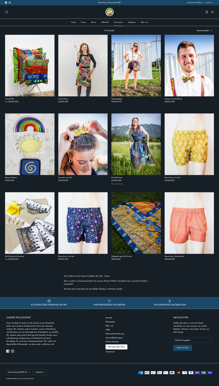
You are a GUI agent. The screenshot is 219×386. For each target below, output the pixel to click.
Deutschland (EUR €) (194, 2)
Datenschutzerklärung (115, 334)
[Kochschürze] (83, 65)
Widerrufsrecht (112, 342)
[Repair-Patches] (29, 144)
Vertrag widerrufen (116, 347)
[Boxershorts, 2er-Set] (83, 223)
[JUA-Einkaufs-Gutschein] (29, 223)
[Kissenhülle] (29, 65)
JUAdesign (15, 378)
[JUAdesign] (109, 12)
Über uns (144, 22)
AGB (108, 330)
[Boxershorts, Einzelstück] (189, 223)
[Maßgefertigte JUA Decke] (136, 223)
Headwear (132, 22)
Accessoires (118, 22)
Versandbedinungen (114, 338)
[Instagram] (10, 3)
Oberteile (105, 22)
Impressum (110, 352)
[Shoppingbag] (136, 65)
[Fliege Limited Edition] (189, 65)
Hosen (83, 22)
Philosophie (110, 322)
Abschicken (183, 348)
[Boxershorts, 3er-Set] (189, 144)
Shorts (93, 22)
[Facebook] (6, 3)
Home (73, 22)
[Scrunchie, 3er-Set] (83, 144)
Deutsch (209, 2)
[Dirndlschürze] (136, 144)
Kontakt (109, 318)
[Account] (206, 11)
